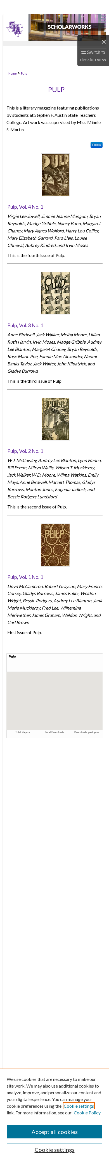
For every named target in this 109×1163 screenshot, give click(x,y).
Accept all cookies (55, 1131)
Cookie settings (79, 1106)
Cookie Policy (87, 1112)
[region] (54, 1116)
